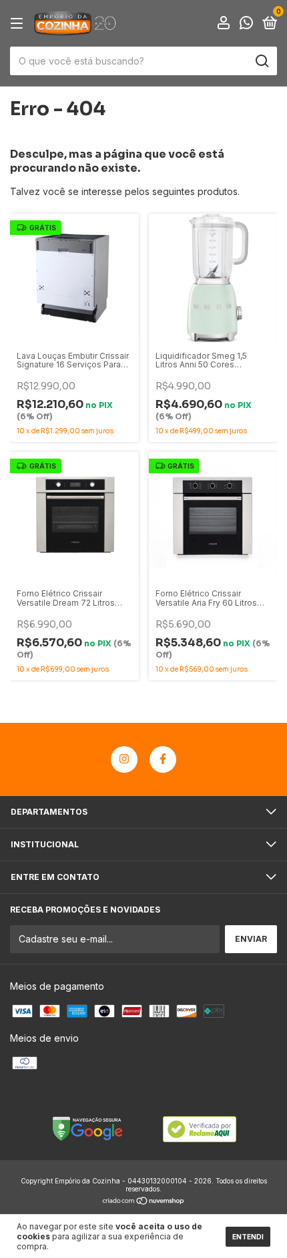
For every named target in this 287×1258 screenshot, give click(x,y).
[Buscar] (261, 61)
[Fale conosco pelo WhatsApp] (246, 24)
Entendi (248, 1237)
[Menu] (19, 23)
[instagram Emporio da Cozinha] (124, 759)
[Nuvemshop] (144, 1201)
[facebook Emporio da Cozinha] (163, 759)
